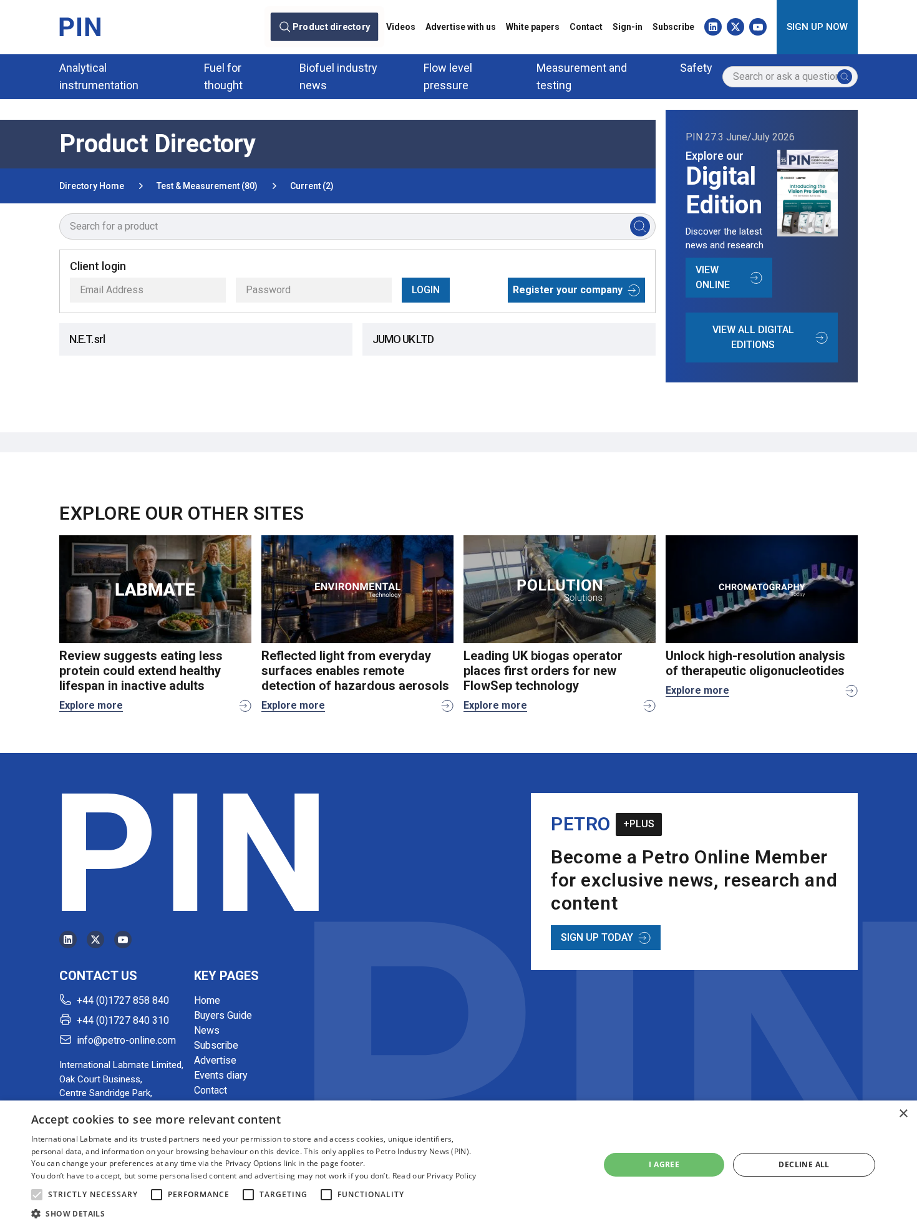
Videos (400, 27)
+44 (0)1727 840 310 (123, 1020)
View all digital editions (753, 337)
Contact (586, 27)
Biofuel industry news (338, 76)
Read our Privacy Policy (434, 1175)
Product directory (331, 27)
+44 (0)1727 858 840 (123, 1000)
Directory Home (91, 186)
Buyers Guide (223, 1015)
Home (207, 1000)
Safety (696, 67)
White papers (533, 27)
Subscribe (673, 27)
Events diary (221, 1075)
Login (426, 290)
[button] (36, 1194)
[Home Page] (79, 26)
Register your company (568, 290)
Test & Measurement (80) (207, 186)
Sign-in (628, 27)
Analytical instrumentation (98, 76)
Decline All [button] (804, 1164)
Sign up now (817, 26)
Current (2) (312, 186)
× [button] (903, 1114)
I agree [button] (664, 1164)
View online (713, 277)
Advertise (215, 1060)
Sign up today (597, 937)
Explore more (91, 705)
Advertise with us (460, 27)
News (207, 1030)
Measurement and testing (581, 76)
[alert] (458, 1164)
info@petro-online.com (126, 1040)
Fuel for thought (223, 76)
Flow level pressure (448, 76)
